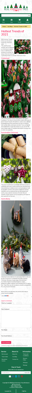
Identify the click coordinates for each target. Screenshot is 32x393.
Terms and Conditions (26, 354)
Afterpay (25, 362)
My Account (5, 354)
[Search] (29, 15)
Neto (21, 387)
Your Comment (5, 309)
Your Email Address (6, 336)
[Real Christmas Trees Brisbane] (16, 6)
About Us (14, 354)
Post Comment (6, 342)
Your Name (4, 330)
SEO (13, 384)
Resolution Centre (4, 360)
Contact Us (15, 359)
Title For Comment (6, 303)
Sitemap (25, 365)
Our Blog (14, 356)
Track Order (5, 356)
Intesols (18, 384)
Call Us (24, 391)
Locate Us (8, 391)
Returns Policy (25, 359)
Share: (3, 295)
